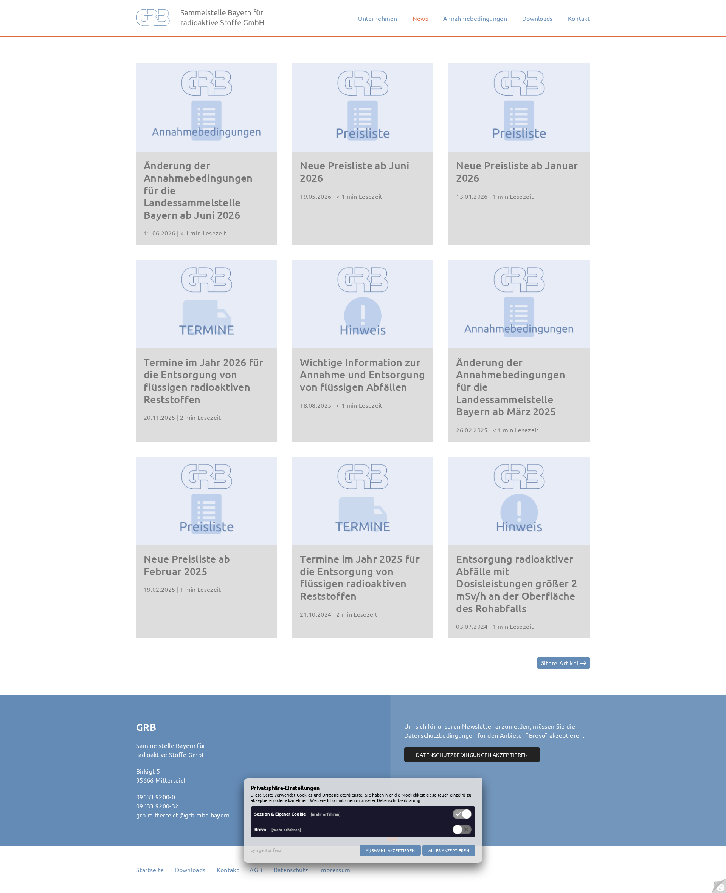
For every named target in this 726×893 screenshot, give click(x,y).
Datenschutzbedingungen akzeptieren (472, 754)
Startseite (150, 869)
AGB (256, 869)
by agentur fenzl (266, 850)
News (420, 18)
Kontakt (579, 18)
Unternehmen (377, 18)
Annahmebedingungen (475, 18)
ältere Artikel (560, 663)
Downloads (537, 18)
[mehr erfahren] (326, 814)
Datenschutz (291, 869)
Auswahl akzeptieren (390, 850)
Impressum (334, 869)
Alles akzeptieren (448, 850)
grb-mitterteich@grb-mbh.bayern (183, 815)
